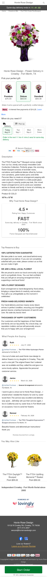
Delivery (7, 125)
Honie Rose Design (23, 3)
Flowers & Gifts (13, 11)
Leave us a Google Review (24, 546)
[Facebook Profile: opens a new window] (21, 538)
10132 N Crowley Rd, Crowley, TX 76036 (23, 525)
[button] (41, 571)
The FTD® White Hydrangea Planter (31, 349)
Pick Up (22, 124)
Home (4, 11)
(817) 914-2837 (23, 527)
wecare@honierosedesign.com (23, 530)
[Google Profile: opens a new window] (26, 538)
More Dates (39, 131)
